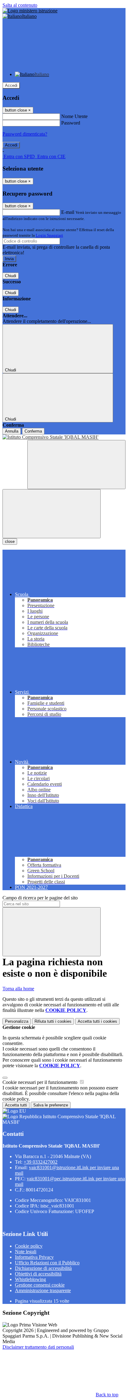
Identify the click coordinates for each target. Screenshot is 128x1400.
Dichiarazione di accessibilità (43, 1268)
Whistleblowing (30, 1279)
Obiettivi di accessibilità (38, 1273)
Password (70, 122)
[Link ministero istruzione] (29, 10)
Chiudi (10, 275)
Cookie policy (29, 1246)
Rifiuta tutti (52, 1021)
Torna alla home (18, 988)
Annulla (11, 431)
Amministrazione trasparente (43, 1290)
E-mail (67, 212)
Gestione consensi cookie (40, 1285)
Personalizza (16, 1021)
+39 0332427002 (40, 1162)
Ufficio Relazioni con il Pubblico (47, 1262)
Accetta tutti (97, 1021)
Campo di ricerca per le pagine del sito (40, 897)
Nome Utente (74, 116)
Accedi (11, 85)
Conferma (33, 431)
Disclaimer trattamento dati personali (38, 1347)
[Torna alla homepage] (64, 437)
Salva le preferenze (50, 1105)
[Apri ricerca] (76, 464)
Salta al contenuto (19, 5)
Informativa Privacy (34, 1257)
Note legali (25, 1251)
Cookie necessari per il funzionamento (40, 1082)
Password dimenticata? (24, 134)
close (10, 541)
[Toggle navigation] (51, 513)
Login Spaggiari (49, 235)
